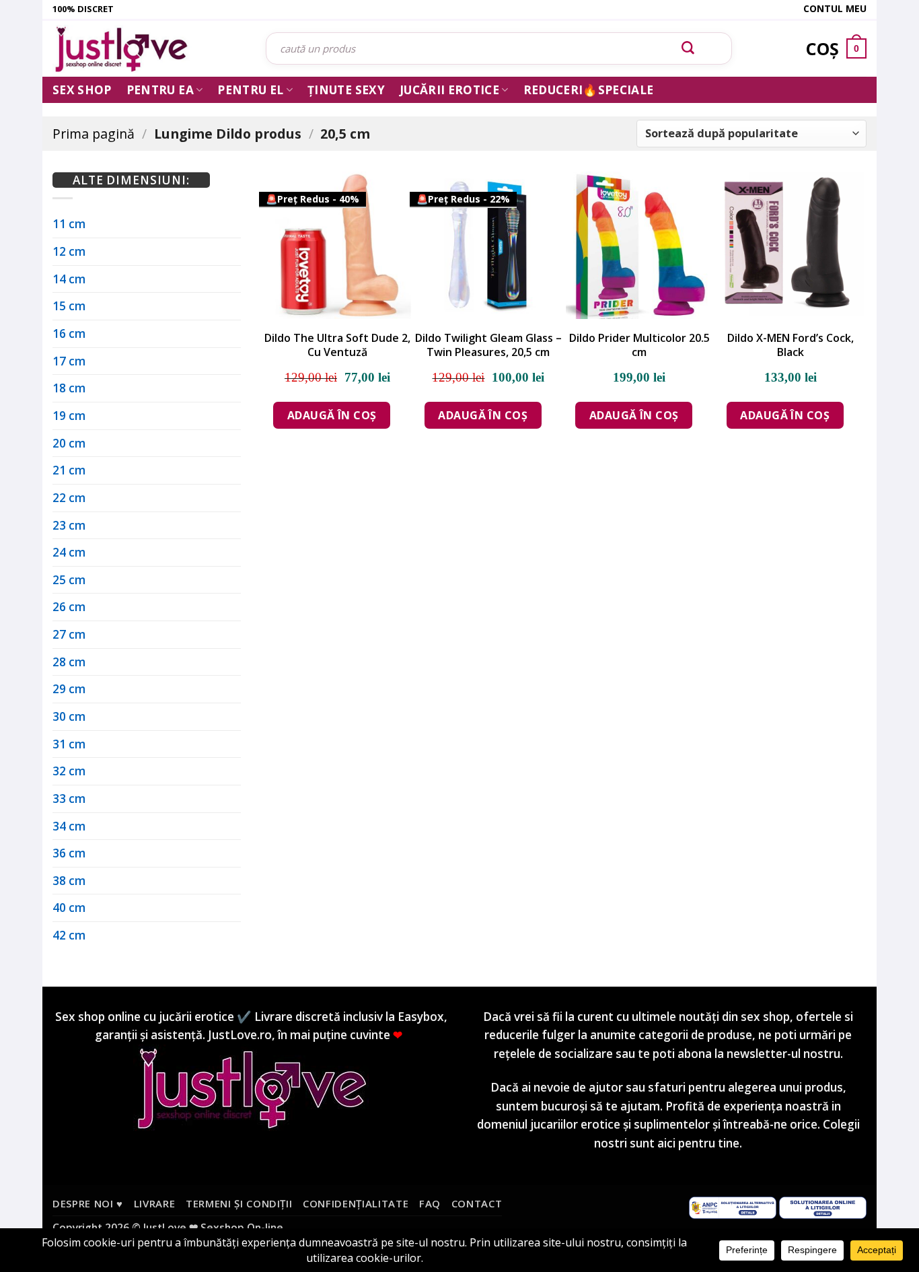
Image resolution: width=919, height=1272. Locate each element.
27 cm (68, 634)
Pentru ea (160, 90)
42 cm (68, 935)
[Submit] (688, 48)
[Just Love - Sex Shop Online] (149, 49)
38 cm (68, 880)
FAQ (430, 1203)
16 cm (68, 333)
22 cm (68, 497)
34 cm (68, 826)
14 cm (68, 279)
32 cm (68, 771)
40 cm (68, 907)
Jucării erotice (449, 90)
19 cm (68, 415)
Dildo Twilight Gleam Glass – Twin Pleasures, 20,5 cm (488, 345)
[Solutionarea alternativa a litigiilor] (732, 1206)
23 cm (68, 525)
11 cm (68, 224)
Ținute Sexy (346, 90)
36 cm (68, 853)
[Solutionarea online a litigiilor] (823, 1206)
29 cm (68, 689)
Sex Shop (82, 90)
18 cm (68, 388)
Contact (477, 1203)
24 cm (68, 552)
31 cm (68, 744)
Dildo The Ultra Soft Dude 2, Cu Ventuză (337, 345)
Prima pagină (93, 134)
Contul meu (835, 8)
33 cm (68, 798)
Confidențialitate (355, 1203)
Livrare (155, 1203)
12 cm (68, 251)
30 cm (68, 716)
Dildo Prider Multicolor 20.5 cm (639, 345)
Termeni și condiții (239, 1203)
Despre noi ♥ (87, 1203)
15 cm (68, 306)
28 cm (68, 662)
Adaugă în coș (332, 415)
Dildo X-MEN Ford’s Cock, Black (790, 345)
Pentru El (250, 90)
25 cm (68, 580)
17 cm (68, 361)
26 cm (68, 606)
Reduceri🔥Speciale (588, 90)
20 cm (68, 443)
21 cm (68, 470)
